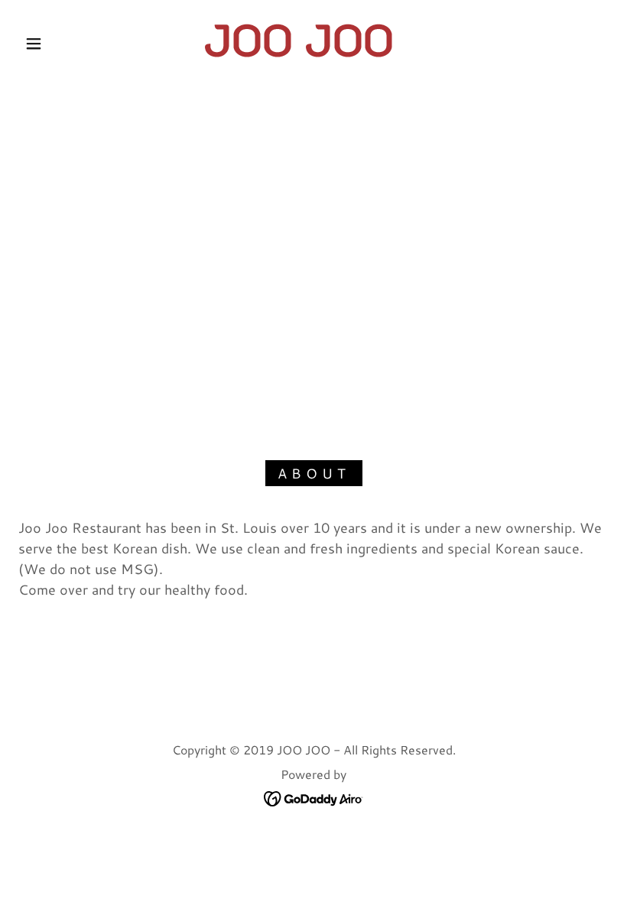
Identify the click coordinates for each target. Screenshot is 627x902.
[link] (299, 41)
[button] (33, 43)
